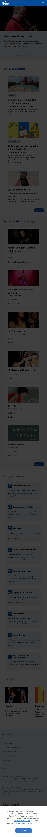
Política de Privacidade (26, 823)
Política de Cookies (22, 821)
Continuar (23, 830)
